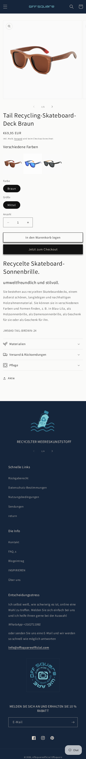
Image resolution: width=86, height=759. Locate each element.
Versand (18, 138)
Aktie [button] (11, 378)
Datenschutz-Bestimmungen (27, 487)
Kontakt (13, 542)
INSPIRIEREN (16, 570)
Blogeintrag (16, 561)
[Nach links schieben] (33, 106)
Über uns (14, 580)
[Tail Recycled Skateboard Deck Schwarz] (52, 163)
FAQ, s (12, 551)
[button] (5, 6)
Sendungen (16, 506)
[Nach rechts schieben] (52, 106)
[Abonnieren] (72, 722)
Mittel (12, 205)
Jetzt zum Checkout (43, 249)
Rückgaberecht (18, 478)
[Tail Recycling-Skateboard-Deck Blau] (32, 163)
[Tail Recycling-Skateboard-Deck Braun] (12, 163)
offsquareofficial (41, 757)
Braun (12, 188)
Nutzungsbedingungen (23, 497)
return (12, 516)
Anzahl (7, 214)
